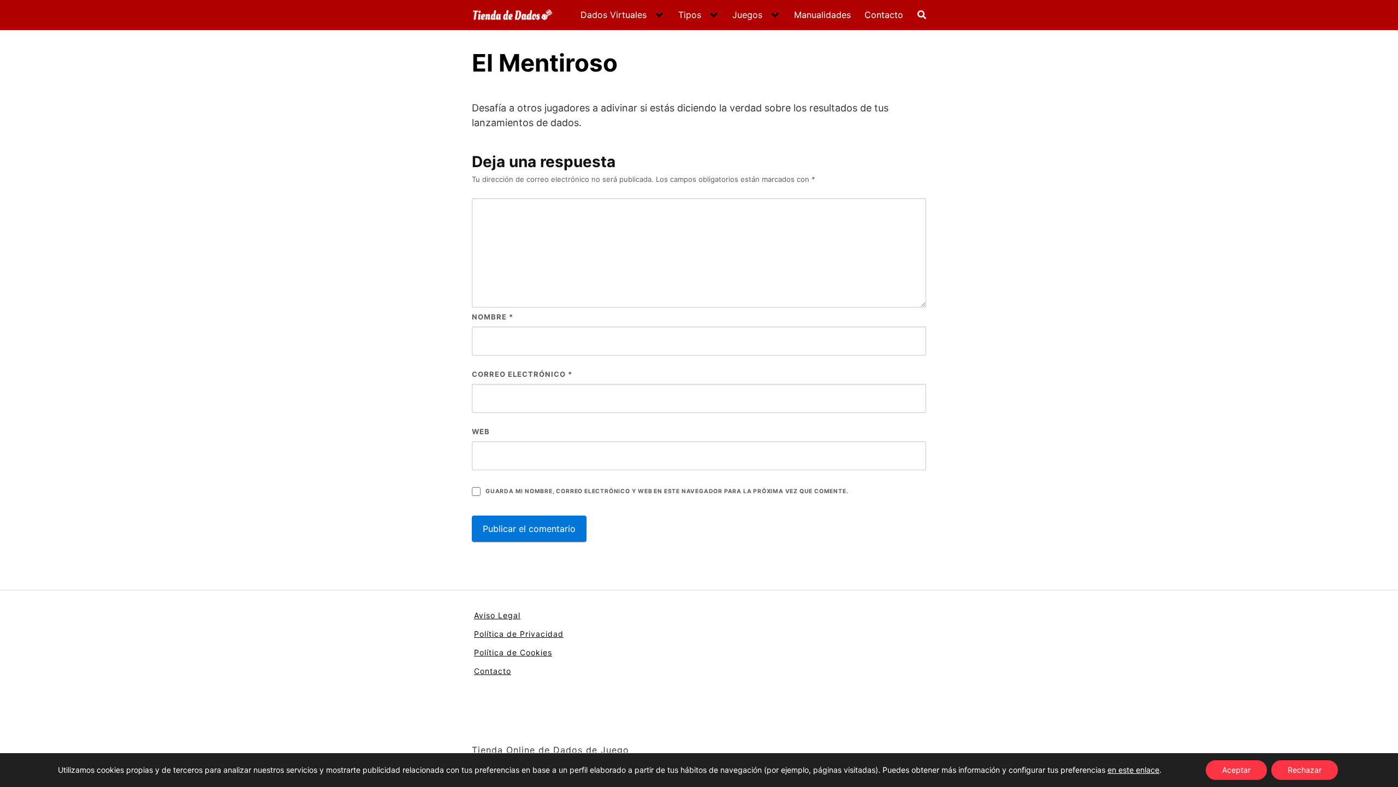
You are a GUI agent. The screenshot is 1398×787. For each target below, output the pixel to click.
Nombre (492, 316)
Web (481, 431)
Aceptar (1236, 769)
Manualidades (822, 14)
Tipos (689, 14)
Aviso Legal (497, 615)
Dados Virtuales (613, 14)
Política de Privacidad (519, 633)
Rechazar (1305, 769)
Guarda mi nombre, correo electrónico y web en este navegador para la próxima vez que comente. (666, 491)
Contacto (883, 14)
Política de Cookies (513, 652)
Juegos (747, 14)
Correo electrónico (522, 374)
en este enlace (1133, 769)
